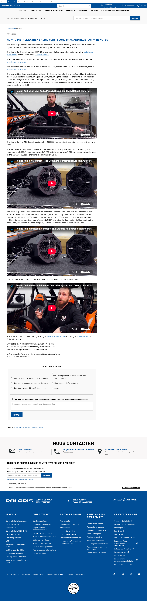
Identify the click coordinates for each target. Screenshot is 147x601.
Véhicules (22, 10)
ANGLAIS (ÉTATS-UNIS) (125, 499)
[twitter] (131, 574)
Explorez (94, 10)
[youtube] (139, 574)
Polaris (3, 2)
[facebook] (114, 574)
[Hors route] (12, 6)
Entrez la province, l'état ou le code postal (26, 471)
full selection (83, 336)
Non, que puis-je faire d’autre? (66, 383)
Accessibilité (80, 574)
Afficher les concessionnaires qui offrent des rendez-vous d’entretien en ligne (40, 487)
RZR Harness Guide (56, 336)
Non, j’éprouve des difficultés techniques (30, 388)
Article (19, 28)
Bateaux (35, 2)
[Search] (88, 6)
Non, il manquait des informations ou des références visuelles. (69, 376)
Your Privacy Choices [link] (52, 574)
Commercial (44, 2)
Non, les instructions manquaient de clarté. (31, 383)
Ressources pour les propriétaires (115, 10)
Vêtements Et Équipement (76, 10)
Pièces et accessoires (54, 10)
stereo (41, 427)
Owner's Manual (42, 54)
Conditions (70, 574)
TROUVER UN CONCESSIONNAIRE (82, 501)
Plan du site (25, 574)
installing (21, 427)
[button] (30, 451)
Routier (27, 2)
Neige (20, 2)
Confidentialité (37, 574)
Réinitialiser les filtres (131, 487)
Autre (56, 388)
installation (28, 427)
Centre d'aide (11, 28)
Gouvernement (56, 2)
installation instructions (17, 62)
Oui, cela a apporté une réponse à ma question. (32, 378)
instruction (35, 427)
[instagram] (123, 574)
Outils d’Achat (35, 10)
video (16, 427)
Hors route (12, 2)
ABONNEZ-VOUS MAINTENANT (44, 501)
